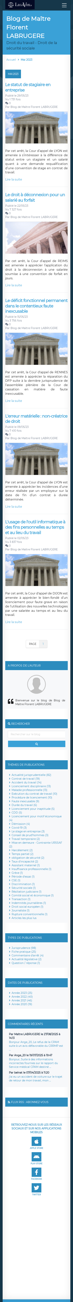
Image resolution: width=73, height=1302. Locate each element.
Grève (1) (17, 873)
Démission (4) (21, 824)
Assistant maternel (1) (26, 865)
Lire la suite (13, 179)
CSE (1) (16, 880)
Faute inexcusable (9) (25, 801)
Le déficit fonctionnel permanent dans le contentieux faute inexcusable (36, 306)
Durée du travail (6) (24, 805)
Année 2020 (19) (22, 1004)
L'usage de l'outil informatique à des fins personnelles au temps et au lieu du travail (35, 527)
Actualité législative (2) (27, 959)
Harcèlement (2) (22, 850)
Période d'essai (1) (23, 876)
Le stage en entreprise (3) (28, 831)
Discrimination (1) (23, 884)
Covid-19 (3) (19, 827)
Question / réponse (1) (26, 963)
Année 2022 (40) (22, 996)
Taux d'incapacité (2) (25, 861)
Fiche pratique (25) (24, 951)
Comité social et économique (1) (33, 895)
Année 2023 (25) (22, 993)
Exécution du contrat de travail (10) (34, 793)
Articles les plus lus (24, 918)
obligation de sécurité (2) (28, 857)
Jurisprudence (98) (24, 948)
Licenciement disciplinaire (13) (31, 786)
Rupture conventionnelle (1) (30, 914)
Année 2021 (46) (22, 1000)
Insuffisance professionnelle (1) (31, 869)
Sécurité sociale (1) (24, 888)
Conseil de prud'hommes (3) (30, 835)
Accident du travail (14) (27, 782)
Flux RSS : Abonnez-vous (29, 1102)
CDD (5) (17, 812)
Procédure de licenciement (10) (32, 797)
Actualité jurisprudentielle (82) (31, 775)
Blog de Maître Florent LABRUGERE (34, 107)
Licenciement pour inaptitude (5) (33, 809)
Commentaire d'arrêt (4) (28, 955)
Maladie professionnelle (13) (29, 790)
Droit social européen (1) (27, 906)
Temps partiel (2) (23, 854)
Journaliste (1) (21, 910)
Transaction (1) (21, 899)
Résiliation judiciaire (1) (27, 891)
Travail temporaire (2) (26, 839)
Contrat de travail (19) (26, 778)
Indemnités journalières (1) (29, 903)
